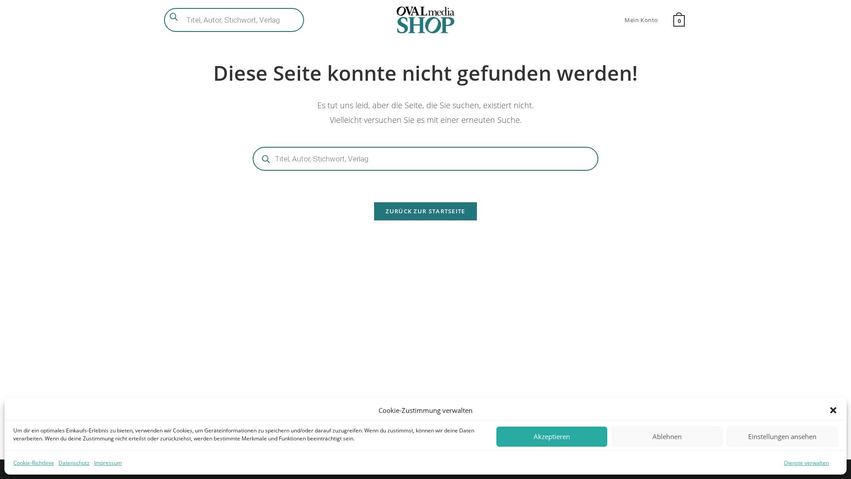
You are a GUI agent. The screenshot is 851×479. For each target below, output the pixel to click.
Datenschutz (74, 463)
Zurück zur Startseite (425, 211)
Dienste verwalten (806, 463)
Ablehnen (667, 436)
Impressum (108, 463)
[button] (833, 410)
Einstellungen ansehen (782, 436)
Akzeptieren (552, 436)
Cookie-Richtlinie (33, 463)
